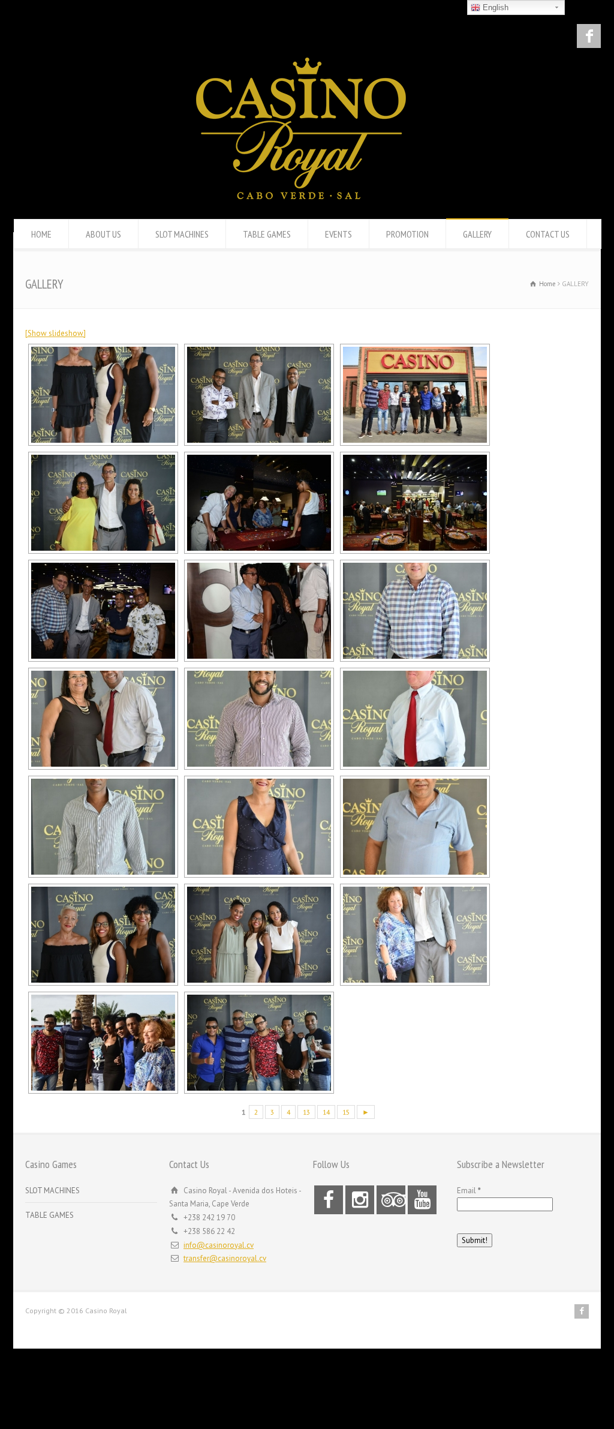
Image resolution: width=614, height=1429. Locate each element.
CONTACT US (548, 234)
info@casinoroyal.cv (218, 1245)
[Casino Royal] (301, 196)
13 (306, 1111)
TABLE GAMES (267, 234)
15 (346, 1111)
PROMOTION (407, 234)
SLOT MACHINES (182, 234)
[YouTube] (422, 1199)
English (494, 7)
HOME (41, 234)
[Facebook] (589, 36)
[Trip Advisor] (391, 1199)
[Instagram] (359, 1199)
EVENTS (338, 234)
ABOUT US (103, 234)
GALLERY (477, 234)
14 (326, 1111)
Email (469, 1190)
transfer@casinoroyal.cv (224, 1258)
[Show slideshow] (55, 333)
